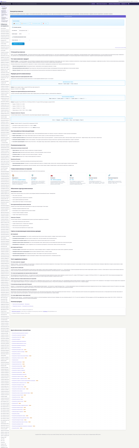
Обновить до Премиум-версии (114, 3)
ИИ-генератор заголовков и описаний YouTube (5, 411)
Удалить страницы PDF (5, 435)
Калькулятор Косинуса (5, 248)
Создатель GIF (3, 82)
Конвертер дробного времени (5, 115)
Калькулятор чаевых (16, 413)
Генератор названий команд (5, 372)
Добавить (93, 3)
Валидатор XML (3, 365)
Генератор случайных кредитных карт (5, 335)
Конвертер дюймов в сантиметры (5, 48)
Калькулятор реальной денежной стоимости (20, 333)
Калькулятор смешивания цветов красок (5, 145)
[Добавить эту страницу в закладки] (129, 3)
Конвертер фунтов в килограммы (5, 60)
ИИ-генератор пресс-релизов (5, 406)
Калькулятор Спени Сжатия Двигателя (5, 123)
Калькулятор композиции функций (5, 239)
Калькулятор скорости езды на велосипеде (5, 202)
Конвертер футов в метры (5, 98)
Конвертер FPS (3, 40)
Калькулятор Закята (15, 428)
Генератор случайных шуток (5, 324)
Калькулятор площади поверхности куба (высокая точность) (5, 328)
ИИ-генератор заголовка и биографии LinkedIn (5, 415)
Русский (98, 434)
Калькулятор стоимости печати (17, 401)
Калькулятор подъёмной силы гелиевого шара (5, 195)
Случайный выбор (4, 319)
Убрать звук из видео (4, 67)
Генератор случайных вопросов (5, 86)
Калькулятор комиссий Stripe (17, 409)
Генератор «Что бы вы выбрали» (5, 253)
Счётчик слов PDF (4, 428)
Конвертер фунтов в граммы (5, 295)
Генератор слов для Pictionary (5, 394)
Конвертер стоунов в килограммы (5, 273)
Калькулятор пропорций (5, 227)
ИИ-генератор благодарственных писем (5, 403)
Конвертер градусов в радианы (5, 280)
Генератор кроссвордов (5, 149)
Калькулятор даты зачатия (5, 326)
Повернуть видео (4, 94)
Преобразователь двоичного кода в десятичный (5, 154)
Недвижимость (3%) (25, 23)
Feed (60, 434)
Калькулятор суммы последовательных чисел (5, 353)
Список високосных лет (5, 118)
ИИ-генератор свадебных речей (5, 404)
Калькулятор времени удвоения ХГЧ (5, 302)
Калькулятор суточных (16, 397)
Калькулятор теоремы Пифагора (5, 261)
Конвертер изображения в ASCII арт (5, 127)
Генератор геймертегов (5, 370)
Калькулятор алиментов (16, 347)
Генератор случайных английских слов (5, 217)
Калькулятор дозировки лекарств (5, 171)
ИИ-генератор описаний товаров (5, 408)
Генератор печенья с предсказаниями (5, 377)
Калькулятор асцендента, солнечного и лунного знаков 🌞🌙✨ (5, 33)
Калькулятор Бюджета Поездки (17, 419)
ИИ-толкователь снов (5, 401)
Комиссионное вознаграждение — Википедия (21, 304)
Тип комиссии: (14, 30)
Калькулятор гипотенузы (5, 220)
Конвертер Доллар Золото (17, 364)
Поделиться (123, 3)
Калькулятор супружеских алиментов (19, 335)
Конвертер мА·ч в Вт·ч (5, 77)
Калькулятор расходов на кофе (17, 349)
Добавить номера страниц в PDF (5, 432)
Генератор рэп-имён (4, 333)
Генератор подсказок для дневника (5, 381)
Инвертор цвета (3, 360)
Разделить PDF (3, 444)
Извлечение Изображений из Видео (5, 38)
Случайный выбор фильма (5, 176)
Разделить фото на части (5, 45)
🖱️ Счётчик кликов (4, 142)
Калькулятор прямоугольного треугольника (5, 244)
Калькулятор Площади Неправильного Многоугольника (5, 132)
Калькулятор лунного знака (5, 64)
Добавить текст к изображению (5, 69)
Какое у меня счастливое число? (5, 161)
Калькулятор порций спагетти (5, 306)
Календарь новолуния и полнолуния (5, 287)
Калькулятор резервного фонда (17, 368)
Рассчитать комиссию (18, 43)
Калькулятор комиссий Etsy (17, 372)
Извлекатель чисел (4, 277)
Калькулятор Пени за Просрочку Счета (19, 382)
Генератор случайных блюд (5, 265)
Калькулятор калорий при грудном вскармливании (5, 214)
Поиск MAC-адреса (4, 168)
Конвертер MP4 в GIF (4, 198)
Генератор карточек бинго (5, 183)
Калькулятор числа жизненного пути (5, 47)
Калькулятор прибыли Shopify (17, 407)
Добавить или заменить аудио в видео (5, 62)
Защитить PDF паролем (5, 430)
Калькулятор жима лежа (5, 185)
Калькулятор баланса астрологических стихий (5, 120)
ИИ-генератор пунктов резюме (5, 416)
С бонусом (45, 23)
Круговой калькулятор (5, 173)
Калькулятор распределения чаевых (18, 415)
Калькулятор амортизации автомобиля (19, 341)
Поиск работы (3, 28)
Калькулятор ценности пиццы (17, 399)
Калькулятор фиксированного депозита (19, 374)
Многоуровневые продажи (36, 23)
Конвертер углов (4, 203)
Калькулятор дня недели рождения (5, 256)
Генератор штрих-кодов (5, 103)
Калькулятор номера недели (5, 229)
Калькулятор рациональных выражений (5, 362)
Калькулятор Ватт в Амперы (5, 152)
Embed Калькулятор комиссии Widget (120, 47)
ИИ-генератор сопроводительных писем (5, 418)
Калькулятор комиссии (16, 353)
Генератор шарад (4, 396)
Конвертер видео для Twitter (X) (5, 369)
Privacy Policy (75, 434)
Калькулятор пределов (5, 249)
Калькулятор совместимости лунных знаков (5, 101)
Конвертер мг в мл (4, 135)
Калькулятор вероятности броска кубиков (5, 234)
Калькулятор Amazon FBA (16, 337)
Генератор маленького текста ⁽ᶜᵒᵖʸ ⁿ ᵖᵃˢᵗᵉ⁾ (5, 110)
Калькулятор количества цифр (5, 231)
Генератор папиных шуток (5, 387)
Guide (63, 434)
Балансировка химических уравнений (5, 232)
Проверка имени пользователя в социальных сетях (5, 113)
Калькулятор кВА (4, 246)
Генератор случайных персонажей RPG (5, 215)
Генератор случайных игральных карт (5, 93)
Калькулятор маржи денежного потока (19, 343)
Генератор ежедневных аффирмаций (5, 382)
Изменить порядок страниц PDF (5, 433)
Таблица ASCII (3, 355)
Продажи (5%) (16, 23)
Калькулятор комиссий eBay (17, 366)
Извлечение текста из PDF (5, 425)
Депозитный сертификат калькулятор (19, 345)
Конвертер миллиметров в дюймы (5, 178)
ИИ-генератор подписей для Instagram (5, 413)
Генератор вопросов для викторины (5, 391)
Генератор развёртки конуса (5, 139)
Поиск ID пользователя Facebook (5, 190)
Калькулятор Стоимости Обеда (17, 386)
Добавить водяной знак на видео (5, 193)
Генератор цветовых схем (5, 219)
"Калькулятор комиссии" (16, 311)
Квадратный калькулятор (5, 304)
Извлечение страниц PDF (5, 427)
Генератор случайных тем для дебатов (5, 357)
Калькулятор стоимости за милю (18, 357)
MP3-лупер (3, 79)
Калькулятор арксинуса (5, 181)
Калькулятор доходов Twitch (5, 285)
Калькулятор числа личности (5, 159)
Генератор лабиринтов (5, 321)
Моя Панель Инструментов (102, 3)
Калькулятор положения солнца (5, 137)
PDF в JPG (2, 440)
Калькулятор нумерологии (5, 186)
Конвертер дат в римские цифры (5, 312)
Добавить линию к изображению (5, 348)
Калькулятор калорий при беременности (5, 174)
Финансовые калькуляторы (6, 3)
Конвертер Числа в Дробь (5, 164)
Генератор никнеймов (5, 374)
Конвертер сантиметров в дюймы (5, 96)
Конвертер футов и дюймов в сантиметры (5, 36)
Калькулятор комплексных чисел (5, 207)
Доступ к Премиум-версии (91, 434)
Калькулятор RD (15, 403)
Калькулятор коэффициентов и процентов (4, 18)
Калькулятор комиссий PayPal (17, 395)
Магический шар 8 (4, 297)
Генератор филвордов (5, 81)
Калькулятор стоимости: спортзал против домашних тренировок (23, 380)
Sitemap (57, 434)
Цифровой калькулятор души (5, 200)
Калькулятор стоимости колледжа (18, 351)
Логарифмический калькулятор (5, 188)
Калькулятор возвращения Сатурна (5, 205)
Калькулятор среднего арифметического (5, 307)
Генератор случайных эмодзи (5, 270)
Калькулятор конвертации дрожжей (5, 341)
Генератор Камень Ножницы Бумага (5, 278)
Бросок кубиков (4, 169)
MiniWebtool (45, 311)
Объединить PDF (4, 445)
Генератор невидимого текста (5, 331)
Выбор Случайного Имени (5, 222)
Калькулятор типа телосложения (5, 290)
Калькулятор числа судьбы (5, 55)
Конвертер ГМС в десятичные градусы (5, 345)
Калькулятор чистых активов (17, 390)
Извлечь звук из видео (5, 65)
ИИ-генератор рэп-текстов (5, 420)
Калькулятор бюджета (16, 339)
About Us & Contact (81, 434)
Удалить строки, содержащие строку (5, 111)
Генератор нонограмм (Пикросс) (5, 130)
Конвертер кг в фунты (5, 122)
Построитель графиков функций (5, 74)
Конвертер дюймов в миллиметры (5, 128)
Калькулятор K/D (4, 314)
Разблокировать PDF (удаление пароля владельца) (5, 423)
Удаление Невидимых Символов (5, 268)
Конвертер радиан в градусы (5, 191)
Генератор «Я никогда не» (5, 399)
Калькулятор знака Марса (5, 84)
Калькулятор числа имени (5, 72)
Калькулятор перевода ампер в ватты (5, 241)
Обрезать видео (4, 140)
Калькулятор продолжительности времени (5, 350)
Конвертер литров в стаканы (5, 340)
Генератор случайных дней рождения (5, 125)
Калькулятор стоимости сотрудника (18, 370)
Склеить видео (3, 43)
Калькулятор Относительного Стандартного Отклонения (5, 89)
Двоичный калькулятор (5, 212)
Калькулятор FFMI (4, 299)
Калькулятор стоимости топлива (18, 376)
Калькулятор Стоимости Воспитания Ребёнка (20, 355)
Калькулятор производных (5, 144)
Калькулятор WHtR (4, 210)
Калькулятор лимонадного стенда (18, 384)
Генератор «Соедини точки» (5, 358)
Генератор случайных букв (5, 251)
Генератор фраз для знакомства (5, 386)
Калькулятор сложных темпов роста (4, 15)
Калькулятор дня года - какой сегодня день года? (5, 166)
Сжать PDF (3, 442)
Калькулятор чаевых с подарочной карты (19, 378)
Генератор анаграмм (4, 367)
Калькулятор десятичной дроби (5, 316)
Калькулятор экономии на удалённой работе (20, 405)
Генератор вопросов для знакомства (5, 398)
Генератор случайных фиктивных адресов (5, 323)
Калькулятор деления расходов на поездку (20, 421)
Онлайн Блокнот (4, 311)
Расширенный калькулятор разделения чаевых (20, 417)
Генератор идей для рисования (5, 379)
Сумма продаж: (14, 33)
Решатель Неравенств (5, 258)
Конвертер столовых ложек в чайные (5, 336)
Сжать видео (3, 50)
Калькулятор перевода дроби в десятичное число (5, 338)
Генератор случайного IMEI (5, 224)
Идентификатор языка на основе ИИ (5, 309)
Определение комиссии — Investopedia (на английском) (23, 306)
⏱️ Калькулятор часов (5, 99)
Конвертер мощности (4, 282)
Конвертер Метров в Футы (5, 263)
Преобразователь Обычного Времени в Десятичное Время (5, 147)
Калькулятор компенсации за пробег (18, 388)
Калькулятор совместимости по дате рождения (5, 31)
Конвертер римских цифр (5, 91)
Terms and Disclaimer (68, 434)
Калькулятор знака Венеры (5, 35)
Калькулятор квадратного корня (5, 156)
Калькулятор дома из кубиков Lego (4, 21)
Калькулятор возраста (5, 260)
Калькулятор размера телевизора (5, 352)
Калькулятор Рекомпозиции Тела (5, 106)
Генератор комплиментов (5, 384)
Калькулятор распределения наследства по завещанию (22, 426)
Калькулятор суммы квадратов (5, 292)
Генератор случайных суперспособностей (5, 52)
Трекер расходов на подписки (17, 411)
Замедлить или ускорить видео (5, 57)
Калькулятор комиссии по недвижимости (4, 11)
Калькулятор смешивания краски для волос (5, 343)
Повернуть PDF (3, 437)
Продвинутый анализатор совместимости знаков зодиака (5, 275)
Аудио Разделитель (4, 53)
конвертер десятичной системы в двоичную (5, 294)
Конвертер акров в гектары (5, 157)
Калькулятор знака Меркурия (5, 236)
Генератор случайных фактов (5, 389)
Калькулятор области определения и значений (5, 108)
